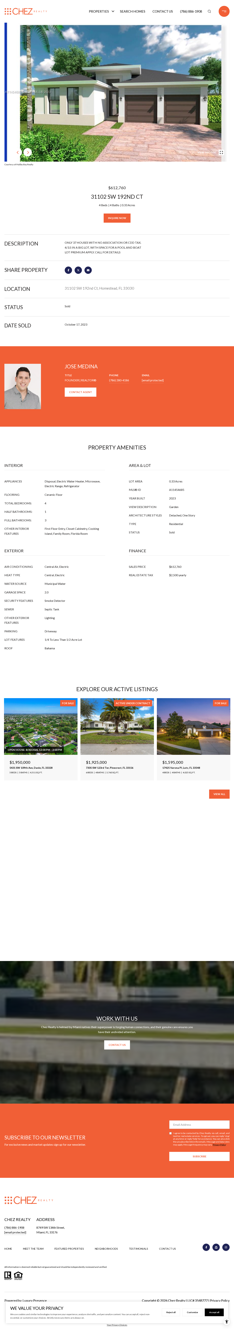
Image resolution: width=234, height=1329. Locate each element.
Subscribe (199, 1156)
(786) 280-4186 (119, 380)
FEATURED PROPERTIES (69, 1248)
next (27, 152)
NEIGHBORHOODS (106, 1248)
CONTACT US (167, 1248)
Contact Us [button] (117, 1044)
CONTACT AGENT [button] (80, 392)
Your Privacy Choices (117, 1325)
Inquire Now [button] (117, 218)
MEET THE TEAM (33, 1248)
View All (219, 794)
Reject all (171, 1312)
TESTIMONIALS (138, 1248)
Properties (99, 11)
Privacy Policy (219, 1144)
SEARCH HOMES (132, 11)
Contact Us (162, 11)
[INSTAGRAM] (226, 1247)
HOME (8, 1248)
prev (18, 152)
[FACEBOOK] (206, 1247)
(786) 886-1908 (191, 11)
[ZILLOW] (216, 1247)
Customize (192, 1312)
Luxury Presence (34, 1300)
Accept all (214, 1312)
